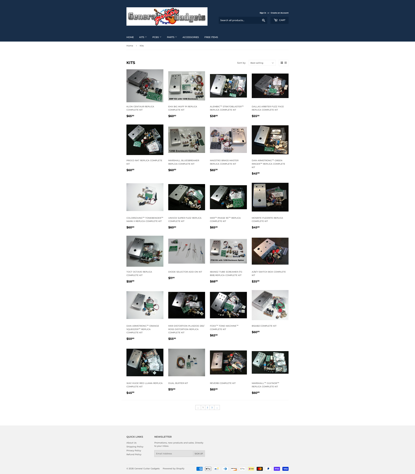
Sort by (241, 62)
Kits (142, 37)
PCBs (156, 37)
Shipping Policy (134, 446)
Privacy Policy (133, 450)
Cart (282, 20)
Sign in (263, 13)
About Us (131, 442)
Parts (171, 37)
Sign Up (199, 453)
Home (130, 37)
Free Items (211, 37)
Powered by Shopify (173, 468)
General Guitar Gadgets (147, 468)
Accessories (191, 37)
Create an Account (280, 13)
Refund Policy (133, 454)
